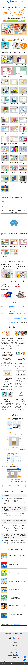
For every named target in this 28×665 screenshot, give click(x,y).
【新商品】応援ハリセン (13, 306)
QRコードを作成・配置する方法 (19, 309)
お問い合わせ (14, 642)
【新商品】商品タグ (12, 322)
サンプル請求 (14, 645)
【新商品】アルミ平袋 (13, 313)
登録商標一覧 (17, 624)
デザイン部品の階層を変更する (19, 317)
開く (25, 658)
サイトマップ (14, 649)
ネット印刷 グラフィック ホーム (6, 4)
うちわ (14, 227)
